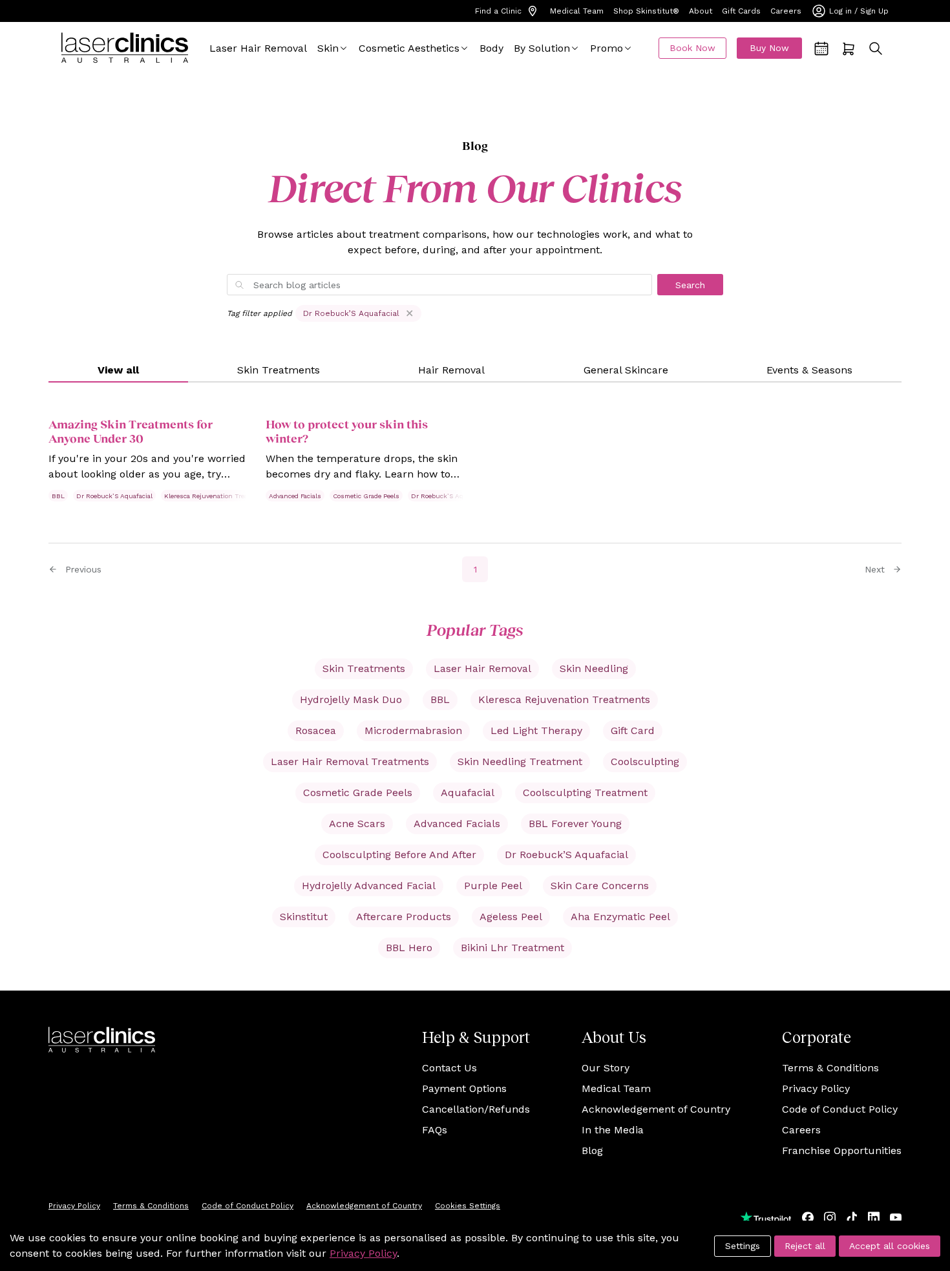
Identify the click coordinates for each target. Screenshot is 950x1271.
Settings (742, 1246)
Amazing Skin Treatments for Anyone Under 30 (130, 431)
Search (690, 285)
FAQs (434, 1130)
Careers (785, 11)
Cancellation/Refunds (476, 1109)
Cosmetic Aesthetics (409, 48)
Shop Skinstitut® (646, 11)
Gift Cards (741, 11)
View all (118, 370)
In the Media (613, 1130)
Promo (606, 48)
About (700, 11)
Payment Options (464, 1088)
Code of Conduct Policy (840, 1109)
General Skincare (626, 370)
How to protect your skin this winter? (347, 431)
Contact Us (449, 1068)
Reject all (805, 1246)
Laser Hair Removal (258, 48)
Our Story (605, 1068)
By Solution (542, 48)
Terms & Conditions (830, 1068)
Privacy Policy (816, 1088)
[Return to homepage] (124, 48)
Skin (328, 48)
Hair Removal (451, 370)
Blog (592, 1150)
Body (491, 48)
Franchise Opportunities (842, 1150)
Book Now (692, 48)
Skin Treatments (278, 370)
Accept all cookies (889, 1246)
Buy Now (769, 48)
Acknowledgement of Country (656, 1109)
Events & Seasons (809, 370)
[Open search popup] (876, 48)
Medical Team (577, 11)
